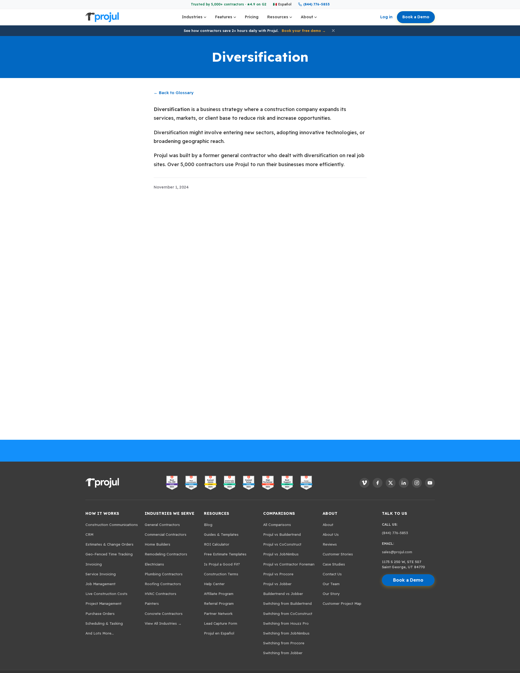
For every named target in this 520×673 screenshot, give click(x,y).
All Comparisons (277, 524)
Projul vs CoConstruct (282, 544)
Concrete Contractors (164, 613)
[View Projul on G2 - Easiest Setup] (248, 483)
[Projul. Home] (102, 17)
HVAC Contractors (160, 593)
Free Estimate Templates (225, 554)
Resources (277, 16)
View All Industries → (163, 623)
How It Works (102, 513)
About (307, 16)
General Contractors (162, 524)
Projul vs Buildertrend (282, 534)
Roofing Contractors (163, 584)
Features (223, 16)
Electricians (154, 564)
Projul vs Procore (278, 574)
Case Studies (334, 564)
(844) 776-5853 (316, 4)
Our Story (331, 593)
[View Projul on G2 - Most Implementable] (191, 483)
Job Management (100, 584)
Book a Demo (415, 16)
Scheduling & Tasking (104, 623)
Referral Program (219, 603)
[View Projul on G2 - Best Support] (287, 483)
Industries (192, 16)
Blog (208, 524)
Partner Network (218, 613)
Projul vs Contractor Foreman (288, 564)
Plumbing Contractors (164, 574)
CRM (89, 534)
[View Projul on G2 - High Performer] (268, 483)
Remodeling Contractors (166, 554)
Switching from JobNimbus (286, 633)
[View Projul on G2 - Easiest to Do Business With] (229, 483)
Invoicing (93, 564)
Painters (152, 603)
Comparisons (279, 513)
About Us (331, 534)
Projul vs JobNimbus (281, 554)
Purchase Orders (100, 613)
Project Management (103, 603)
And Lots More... (99, 633)
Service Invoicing (100, 574)
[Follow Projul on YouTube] (430, 483)
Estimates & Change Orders (109, 544)
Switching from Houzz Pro (286, 623)
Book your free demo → (304, 30)
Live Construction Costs (106, 593)
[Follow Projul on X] (391, 483)
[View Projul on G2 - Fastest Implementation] (306, 483)
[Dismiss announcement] (333, 30)
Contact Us (332, 574)
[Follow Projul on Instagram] (417, 483)
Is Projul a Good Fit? (222, 564)
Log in (386, 16)
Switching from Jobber (282, 653)
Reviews (330, 544)
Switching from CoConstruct (287, 613)
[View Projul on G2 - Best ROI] (172, 483)
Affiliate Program (218, 593)
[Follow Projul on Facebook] (377, 483)
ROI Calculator (216, 544)
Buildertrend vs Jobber (283, 593)
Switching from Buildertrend (287, 603)
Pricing (251, 16)
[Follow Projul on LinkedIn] (404, 483)
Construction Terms (221, 574)
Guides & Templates (221, 534)
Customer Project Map (342, 603)
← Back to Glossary (174, 92)
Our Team (331, 584)
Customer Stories (338, 554)
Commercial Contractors (165, 534)
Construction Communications (111, 524)
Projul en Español (219, 633)
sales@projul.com (397, 552)
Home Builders (157, 544)
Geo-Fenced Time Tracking (109, 554)
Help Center (214, 584)
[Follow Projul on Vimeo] (364, 483)
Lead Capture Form (220, 623)
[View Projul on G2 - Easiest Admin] (210, 483)
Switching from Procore (283, 643)
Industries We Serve (170, 513)
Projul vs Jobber (277, 584)
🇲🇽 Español (282, 4)
